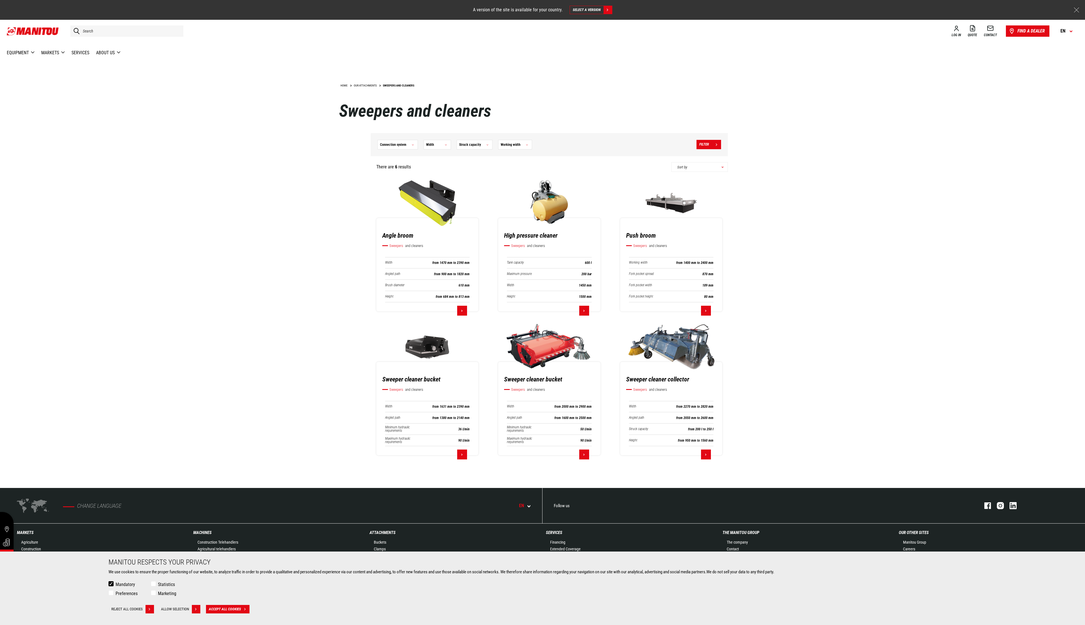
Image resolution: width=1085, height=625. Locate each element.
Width (388, 262)
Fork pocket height (641, 296)
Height (389, 296)
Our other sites (914, 532)
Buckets (380, 542)
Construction (31, 549)
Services (554, 532)
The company (737, 542)
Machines (202, 532)
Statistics (166, 584)
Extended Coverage (565, 549)
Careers (909, 549)
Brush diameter (395, 285)
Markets (25, 532)
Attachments (383, 532)
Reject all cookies (127, 609)
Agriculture (29, 542)
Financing (557, 542)
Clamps (380, 549)
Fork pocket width (640, 285)
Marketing (167, 593)
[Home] (33, 31)
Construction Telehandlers (218, 542)
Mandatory (125, 584)
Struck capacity (638, 429)
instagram (997, 505)
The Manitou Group (740, 532)
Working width (638, 262)
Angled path (392, 273)
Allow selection (175, 609)
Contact (733, 549)
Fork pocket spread (641, 273)
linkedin (1010, 505)
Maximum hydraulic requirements (397, 440)
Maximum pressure (519, 273)
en (521, 505)
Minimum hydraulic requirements (397, 429)
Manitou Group (914, 542)
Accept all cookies (225, 609)
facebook (984, 505)
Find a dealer (1031, 31)
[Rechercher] (75, 31)
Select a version (587, 10)
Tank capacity (515, 262)
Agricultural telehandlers (217, 549)
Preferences (127, 593)
